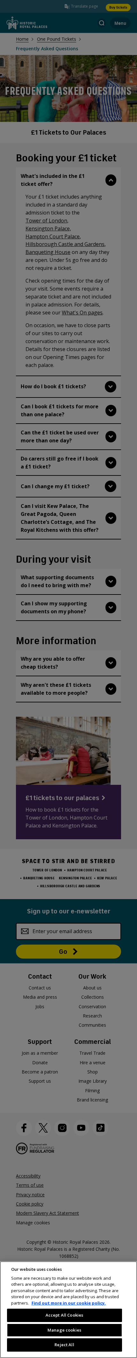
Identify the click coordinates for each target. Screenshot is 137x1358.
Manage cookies (64, 1330)
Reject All (64, 1344)
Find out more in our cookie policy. (69, 1303)
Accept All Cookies (64, 1315)
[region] (68, 1309)
